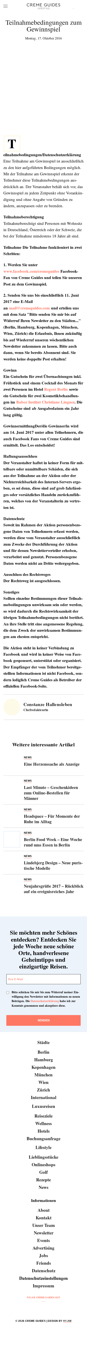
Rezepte (43, 1180)
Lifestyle (43, 1147)
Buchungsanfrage (43, 1138)
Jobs (43, 1255)
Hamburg (43, 1059)
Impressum (43, 1286)
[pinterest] (49, 1308)
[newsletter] (60, 1308)
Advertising (43, 1248)
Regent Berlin (56, 389)
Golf (43, 1172)
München (43, 1075)
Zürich (43, 1090)
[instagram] (38, 1308)
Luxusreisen (43, 1106)
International (43, 1097)
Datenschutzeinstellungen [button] (43, 1278)
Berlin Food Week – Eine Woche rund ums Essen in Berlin (53, 842)
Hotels (44, 1131)
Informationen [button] (43, 1200)
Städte (43, 1042)
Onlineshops (43, 1164)
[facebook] (27, 1308)
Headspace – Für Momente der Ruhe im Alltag (52, 819)
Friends (43, 1263)
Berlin (43, 1052)
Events (43, 1240)
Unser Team (43, 1225)
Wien (43, 1082)
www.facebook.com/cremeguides (31, 271)
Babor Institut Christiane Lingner (45, 402)
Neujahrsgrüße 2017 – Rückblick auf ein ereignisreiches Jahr (53, 889)
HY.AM (67, 1320)
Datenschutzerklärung (45, 1001)
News (43, 1187)
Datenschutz (43, 1270)
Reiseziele (43, 1116)
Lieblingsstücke (43, 1157)
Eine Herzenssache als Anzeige (52, 764)
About (44, 1210)
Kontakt (44, 1218)
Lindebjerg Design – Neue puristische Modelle (53, 865)
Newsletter (43, 1233)
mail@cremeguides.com (29, 308)
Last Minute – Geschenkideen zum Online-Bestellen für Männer (51, 792)
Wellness (43, 1123)
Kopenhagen (43, 1067)
